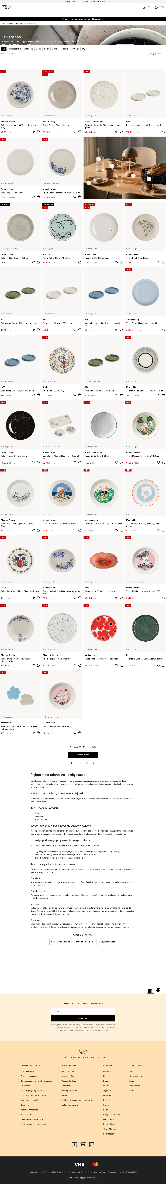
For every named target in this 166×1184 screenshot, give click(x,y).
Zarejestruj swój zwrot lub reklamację (36, 1081)
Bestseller (107, 1100)
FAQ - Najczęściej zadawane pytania (36, 1090)
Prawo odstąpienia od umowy (33, 1124)
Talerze (18, 23)
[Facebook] (74, 1144)
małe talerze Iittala (84, 942)
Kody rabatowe (109, 1134)
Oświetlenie (66, 1086)
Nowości (107, 1095)
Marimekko (39, 816)
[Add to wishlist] (33, 131)
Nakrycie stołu (7, 23)
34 (86, 763)
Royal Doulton (41, 819)
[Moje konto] (144, 7)
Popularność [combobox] (156, 54)
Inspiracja (107, 1071)
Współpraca (134, 1086)
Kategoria (28, 49)
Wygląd (75, 49)
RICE (53, 911)
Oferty (106, 1086)
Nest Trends (108, 1119)
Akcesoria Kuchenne (70, 1076)
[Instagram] (83, 1144)
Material (55, 49)
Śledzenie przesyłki (29, 1100)
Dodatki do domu (68, 1081)
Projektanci (108, 1081)
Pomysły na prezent (111, 1114)
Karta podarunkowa (69, 1105)
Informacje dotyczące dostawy (34, 1095)
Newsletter (25, 1086)
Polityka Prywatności (29, 1110)
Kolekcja (66, 49)
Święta (106, 1105)
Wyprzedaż (108, 1090)
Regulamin (25, 1105)
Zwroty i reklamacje (29, 1076)
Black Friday (108, 1124)
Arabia (37, 813)
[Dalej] (116, 942)
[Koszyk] (156, 7)
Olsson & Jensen (50, 927)
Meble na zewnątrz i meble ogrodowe (77, 1100)
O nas (131, 1071)
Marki (105, 1076)
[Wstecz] (49, 942)
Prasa (131, 1090)
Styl (84, 49)
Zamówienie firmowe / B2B (32, 1119)
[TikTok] (91, 1144)
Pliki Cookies (26, 1114)
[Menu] (162, 7)
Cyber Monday (109, 1129)
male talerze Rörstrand (61, 942)
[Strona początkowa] (7, 7)
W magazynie (15, 49)
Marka (38, 49)
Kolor (46, 49)
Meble (64, 1095)
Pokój (105, 1110)
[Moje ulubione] (150, 7)
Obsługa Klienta (27, 1071)
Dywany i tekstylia (69, 1090)
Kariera (132, 1081)
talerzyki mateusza (106, 942)
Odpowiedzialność (137, 1076)
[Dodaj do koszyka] (38, 131)
